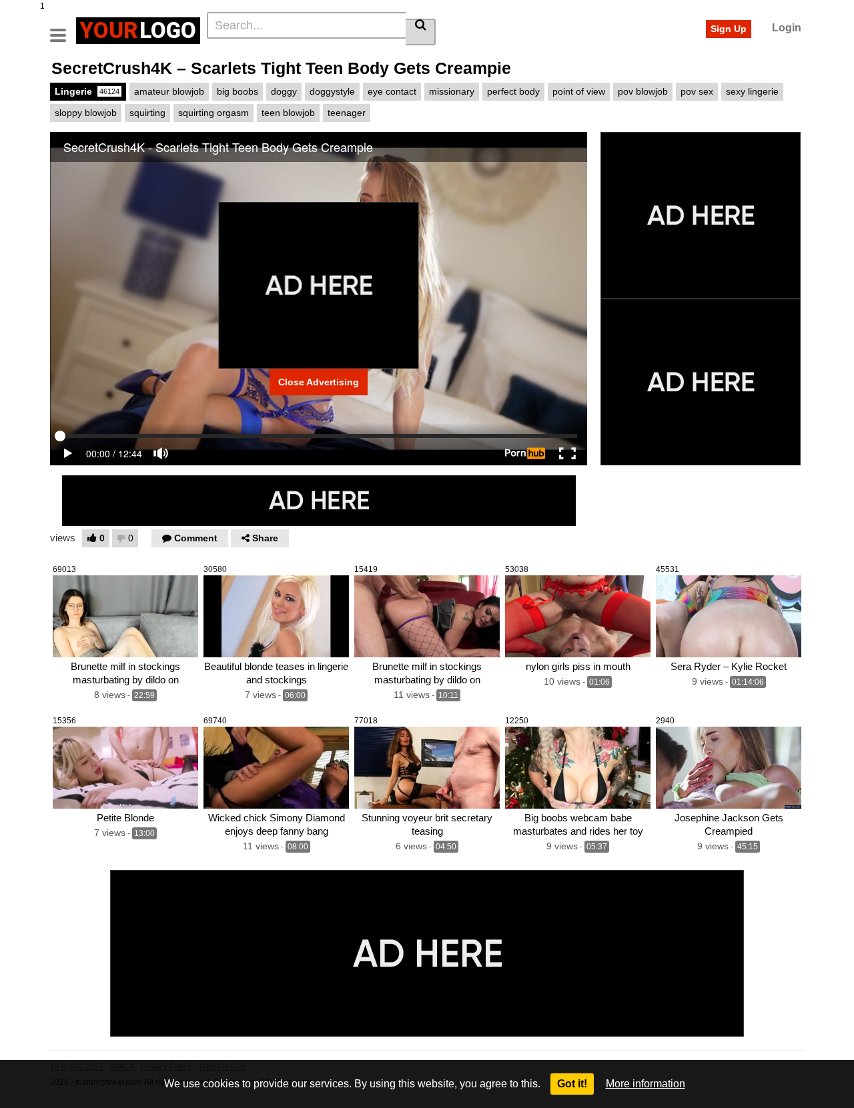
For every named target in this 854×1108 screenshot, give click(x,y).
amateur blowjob (169, 91)
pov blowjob (643, 91)
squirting (147, 112)
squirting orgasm (213, 112)
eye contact (392, 91)
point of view (578, 91)
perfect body (513, 91)
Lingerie (87, 91)
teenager (347, 112)
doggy (284, 91)
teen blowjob (288, 112)
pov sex (697, 91)
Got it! (572, 1083)
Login (786, 27)
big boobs (237, 91)
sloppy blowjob (86, 112)
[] (421, 32)
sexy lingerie (752, 91)
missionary (451, 91)
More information (645, 1083)
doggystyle (332, 91)
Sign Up (729, 28)
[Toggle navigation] (63, 29)
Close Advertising (318, 382)
